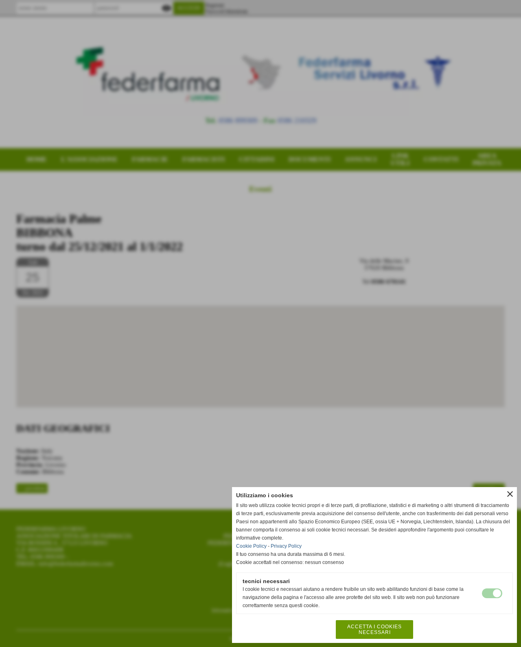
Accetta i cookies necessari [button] (374, 629)
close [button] (510, 494)
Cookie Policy (251, 546)
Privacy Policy (286, 546)
